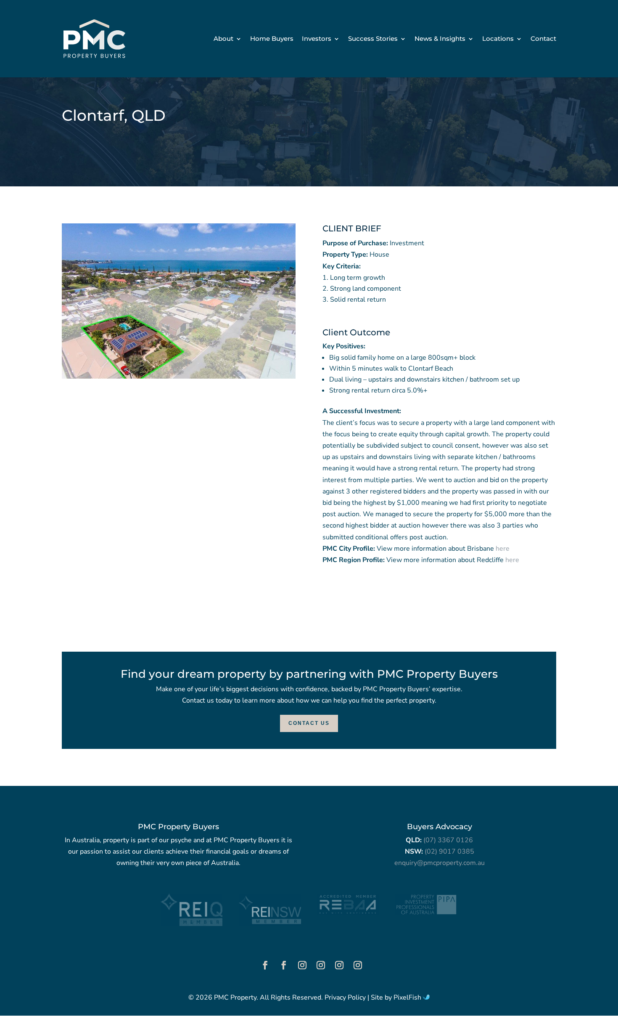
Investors (316, 39)
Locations (498, 39)
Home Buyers (271, 39)
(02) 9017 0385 (449, 851)
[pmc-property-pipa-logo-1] (426, 913)
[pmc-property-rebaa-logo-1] (348, 913)
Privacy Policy (345, 997)
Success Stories (373, 39)
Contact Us (309, 723)
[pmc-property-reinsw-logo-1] (270, 923)
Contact (543, 39)
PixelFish (408, 997)
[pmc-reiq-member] (191, 923)
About (223, 39)
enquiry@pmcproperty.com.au (439, 862)
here (503, 548)
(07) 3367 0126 (448, 840)
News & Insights (440, 39)
